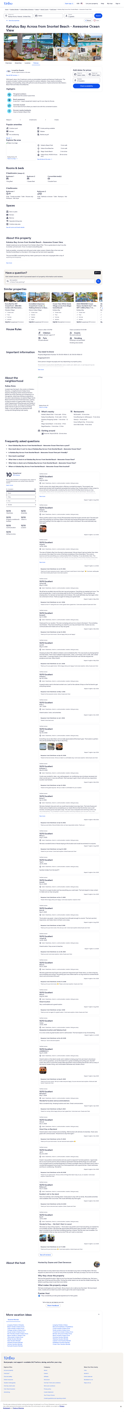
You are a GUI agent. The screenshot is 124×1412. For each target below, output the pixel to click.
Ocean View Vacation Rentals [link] (61, 1344)
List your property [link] (8, 1370)
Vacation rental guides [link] (10, 1383)
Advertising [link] (7, 1392)
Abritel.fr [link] (86, 1373)
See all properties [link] (14, 20)
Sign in (118, 3)
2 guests (71, 16)
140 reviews (16, 475)
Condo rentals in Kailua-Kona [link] (61, 1328)
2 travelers (81, 81)
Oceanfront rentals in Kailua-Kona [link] (63, 1332)
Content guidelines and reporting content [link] (55, 1398)
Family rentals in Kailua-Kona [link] (61, 1330)
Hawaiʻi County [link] (44, 9)
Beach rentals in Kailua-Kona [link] (15, 1327)
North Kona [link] (53, 9)
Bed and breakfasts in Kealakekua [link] (63, 1327)
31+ (98, 58)
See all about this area (43, 159)
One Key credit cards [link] (9, 1386)
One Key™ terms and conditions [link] (52, 1383)
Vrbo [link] (85, 1370)
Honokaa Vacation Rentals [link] (60, 1337)
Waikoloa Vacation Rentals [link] (60, 1339)
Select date (81, 75)
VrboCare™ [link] (7, 1373)
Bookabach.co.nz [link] (88, 1379)
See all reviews (45, 1255)
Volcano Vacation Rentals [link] (14, 1344)
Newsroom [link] (47, 1379)
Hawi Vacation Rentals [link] (13, 1341)
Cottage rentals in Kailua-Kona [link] (16, 1330)
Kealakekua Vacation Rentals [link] (61, 1342)
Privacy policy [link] (47, 1389)
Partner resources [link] (8, 1379)
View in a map (11, 158)
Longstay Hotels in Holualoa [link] (15, 1325)
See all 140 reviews (11, 75)
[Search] (98, 281)
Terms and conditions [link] (49, 1386)
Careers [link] (46, 1373)
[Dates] (48, 15)
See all (8, 138)
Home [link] (6, 9)
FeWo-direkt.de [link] (88, 1376)
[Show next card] (102, 308)
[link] (96, 20)
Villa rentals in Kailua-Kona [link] (15, 1337)
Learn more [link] (9, 486)
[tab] (13, 1319)
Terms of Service (18, 1408)
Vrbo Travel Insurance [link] (9, 1389)
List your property (92, 3)
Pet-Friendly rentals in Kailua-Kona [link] (17, 1334)
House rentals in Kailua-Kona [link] (16, 1332)
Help (102, 3)
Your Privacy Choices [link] (49, 1395)
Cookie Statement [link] (48, 1392)
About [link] (45, 1370)
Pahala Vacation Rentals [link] (14, 1339)
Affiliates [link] (46, 1376)
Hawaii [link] (37, 9)
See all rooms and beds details (15, 227)
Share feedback (53, 1305)
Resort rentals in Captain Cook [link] (16, 1335)
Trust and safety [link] (8, 1376)
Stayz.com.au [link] (87, 1383)
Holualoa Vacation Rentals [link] (15, 1342)
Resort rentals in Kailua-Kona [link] (61, 1335)
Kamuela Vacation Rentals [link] (15, 1346)
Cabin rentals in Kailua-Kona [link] (15, 1328)
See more (9, 263)
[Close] (121, 1406)
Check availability (86, 86)
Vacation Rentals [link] (14, 9)
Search (98, 16)
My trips (110, 3)
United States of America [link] (26, 9)
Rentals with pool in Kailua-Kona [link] (62, 1334)
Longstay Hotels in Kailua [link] (60, 1325)
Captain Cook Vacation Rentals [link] (62, 1341)
